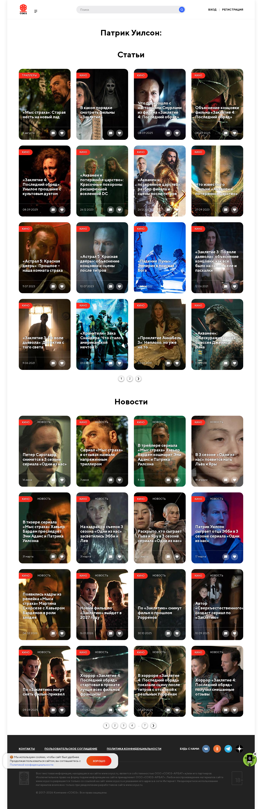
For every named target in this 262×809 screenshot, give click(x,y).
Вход (212, 9)
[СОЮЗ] (24, 778)
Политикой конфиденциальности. (32, 764)
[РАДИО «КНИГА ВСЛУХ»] (250, 759)
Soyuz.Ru (23, 9)
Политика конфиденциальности (134, 748)
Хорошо (99, 761)
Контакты (27, 748)
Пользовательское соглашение (70, 748)
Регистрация (232, 9)
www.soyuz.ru (109, 773)
